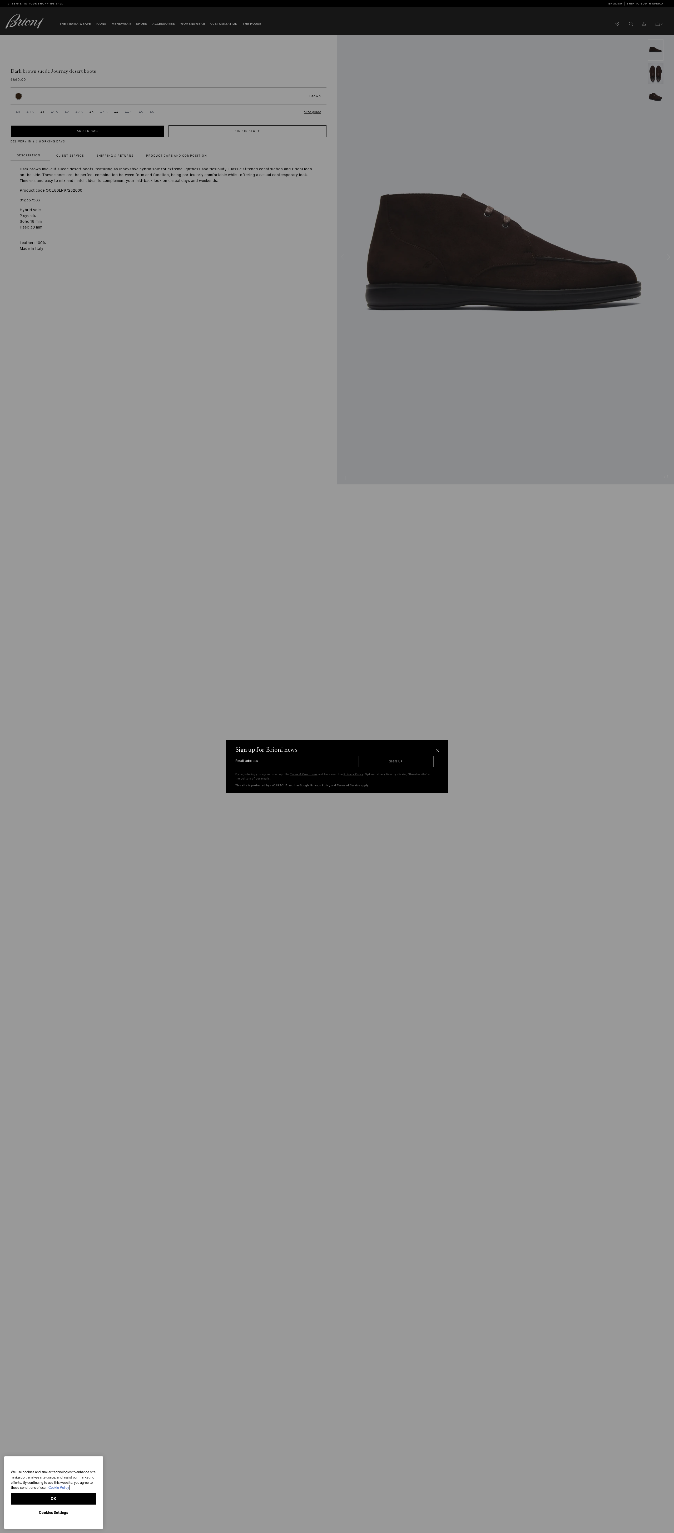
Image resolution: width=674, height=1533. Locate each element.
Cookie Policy (58, 1488)
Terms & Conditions (304, 774)
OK (53, 1499)
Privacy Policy (353, 774)
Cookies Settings (53, 1513)
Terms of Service (348, 785)
